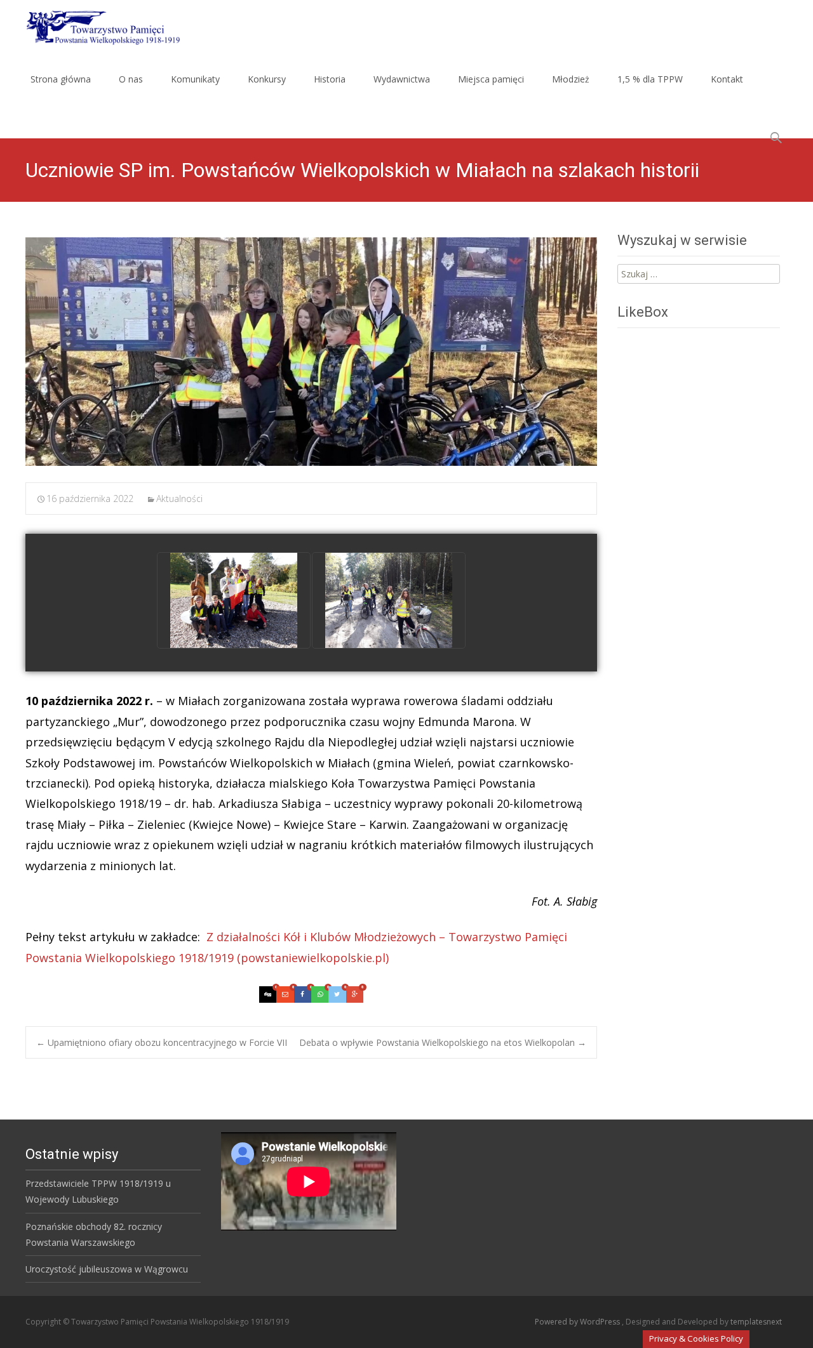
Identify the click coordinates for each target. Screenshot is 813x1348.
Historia (330, 79)
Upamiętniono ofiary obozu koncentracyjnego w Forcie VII (161, 1042)
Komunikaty (195, 79)
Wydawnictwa (401, 79)
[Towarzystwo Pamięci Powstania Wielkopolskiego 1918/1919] (95, 25)
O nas (131, 79)
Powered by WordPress (578, 1321)
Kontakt (727, 79)
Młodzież (570, 79)
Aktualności (179, 498)
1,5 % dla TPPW (650, 79)
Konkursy (267, 79)
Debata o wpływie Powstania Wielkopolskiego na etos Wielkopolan (442, 1042)
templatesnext (756, 1321)
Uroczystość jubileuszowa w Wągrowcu (106, 1269)
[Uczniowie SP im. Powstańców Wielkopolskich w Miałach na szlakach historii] (311, 351)
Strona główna (60, 79)
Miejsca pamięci (491, 79)
